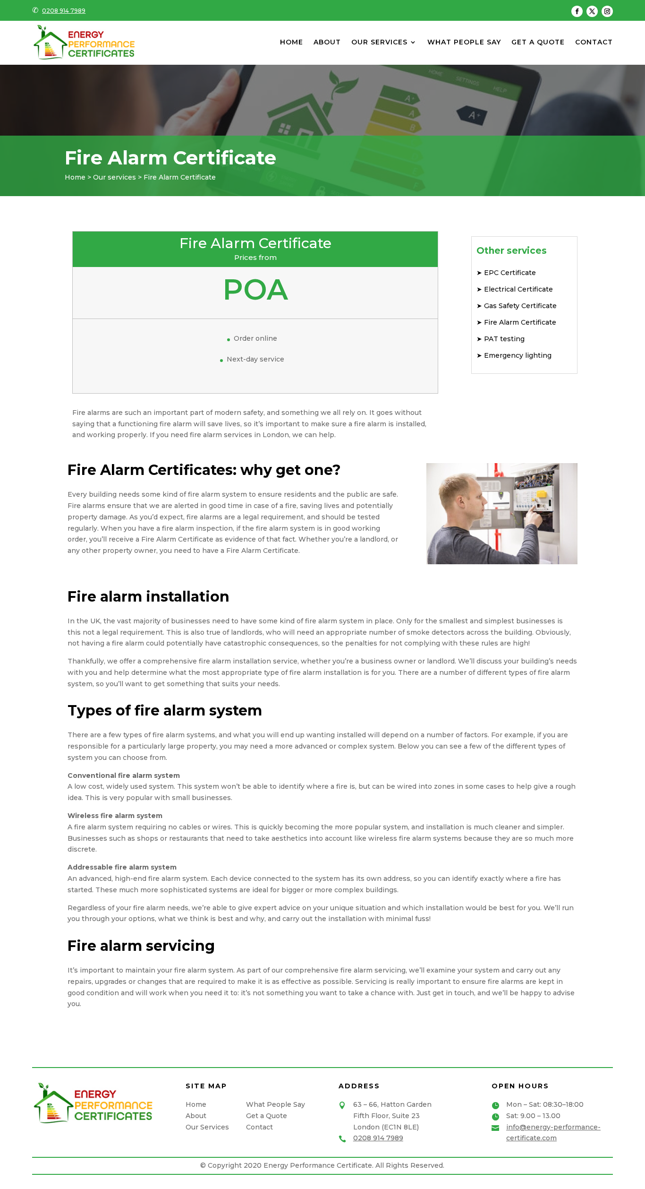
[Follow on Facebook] (577, 11)
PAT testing (503, 339)
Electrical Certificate (517, 289)
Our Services (207, 1127)
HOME (291, 42)
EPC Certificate (509, 272)
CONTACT (594, 42)
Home (196, 1104)
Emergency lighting (517, 355)
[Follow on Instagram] (607, 11)
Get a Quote (266, 1115)
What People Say (275, 1104)
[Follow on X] (592, 11)
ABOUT (327, 42)
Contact (259, 1127)
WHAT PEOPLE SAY (464, 42)
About (196, 1115)
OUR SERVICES (379, 42)
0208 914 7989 (63, 10)
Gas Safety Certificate (519, 306)
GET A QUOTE (538, 42)
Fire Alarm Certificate (519, 322)
